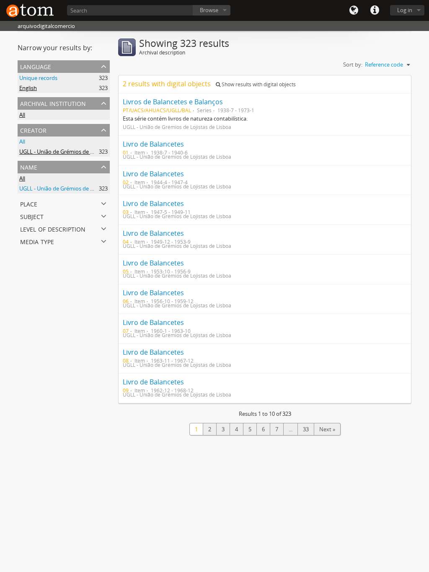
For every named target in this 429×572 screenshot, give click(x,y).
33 (306, 429)
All (22, 115)
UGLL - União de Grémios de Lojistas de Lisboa (76, 151)
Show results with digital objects (258, 84)
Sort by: (352, 64)
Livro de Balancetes (153, 144)
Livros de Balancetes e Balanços (173, 101)
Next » (327, 429)
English (28, 88)
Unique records (38, 78)
